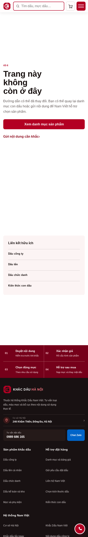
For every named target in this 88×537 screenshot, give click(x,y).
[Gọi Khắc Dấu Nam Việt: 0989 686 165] (79, 529)
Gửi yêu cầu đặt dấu (57, 470)
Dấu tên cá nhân (12, 470)
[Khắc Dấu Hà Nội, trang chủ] (6, 6)
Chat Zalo (75, 435)
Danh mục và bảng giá (58, 459)
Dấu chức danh (17, 274)
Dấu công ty (15, 253)
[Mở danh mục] (81, 6)
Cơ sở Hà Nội (11, 525)
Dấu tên (13, 264)
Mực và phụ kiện (12, 502)
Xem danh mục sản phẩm (44, 124)
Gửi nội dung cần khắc (21, 136)
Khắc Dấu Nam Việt (57, 525)
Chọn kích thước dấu (57, 491)
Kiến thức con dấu (20, 285)
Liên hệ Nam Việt (55, 481)
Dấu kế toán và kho (14, 491)
